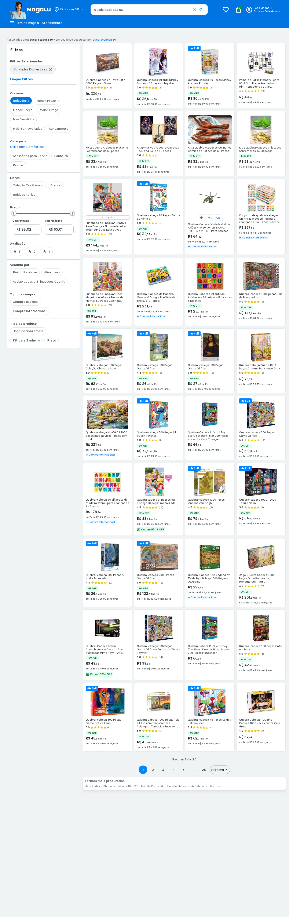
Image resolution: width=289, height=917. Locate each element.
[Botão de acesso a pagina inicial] (29, 9)
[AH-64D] (202, 218)
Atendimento (52, 23)
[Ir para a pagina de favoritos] (225, 9)
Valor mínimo (21, 220)
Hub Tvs (215, 786)
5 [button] (183, 770)
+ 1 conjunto (107, 217)
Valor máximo (53, 220)
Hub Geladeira (198, 786)
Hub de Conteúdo (153, 786)
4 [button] (173, 770)
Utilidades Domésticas (27, 147)
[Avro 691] (210, 218)
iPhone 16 (124, 786)
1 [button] (143, 770)
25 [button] (204, 770)
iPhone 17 (109, 786)
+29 (217, 217)
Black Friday (92, 786)
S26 (135, 786)
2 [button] (153, 770)
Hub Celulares (176, 786)
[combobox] (149, 9)
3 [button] (163, 770)
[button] (194, 9)
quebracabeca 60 (104, 39)
